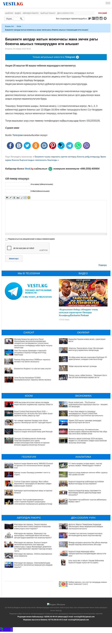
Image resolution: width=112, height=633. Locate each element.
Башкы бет (9, 26)
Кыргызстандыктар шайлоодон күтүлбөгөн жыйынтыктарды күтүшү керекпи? (86, 483)
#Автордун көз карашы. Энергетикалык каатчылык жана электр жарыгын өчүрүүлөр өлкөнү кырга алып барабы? (32, 526)
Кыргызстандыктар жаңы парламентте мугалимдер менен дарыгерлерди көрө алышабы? (85, 493)
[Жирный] (7, 197)
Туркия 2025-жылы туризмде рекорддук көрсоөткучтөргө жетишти (85, 422)
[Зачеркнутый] (18, 197)
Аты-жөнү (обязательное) (42, 184)
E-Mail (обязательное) (40, 191)
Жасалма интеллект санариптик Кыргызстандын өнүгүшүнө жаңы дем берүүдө (33, 431)
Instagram (101, 18)
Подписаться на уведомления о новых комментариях (31, 239)
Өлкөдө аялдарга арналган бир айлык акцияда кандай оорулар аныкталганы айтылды (88, 543)
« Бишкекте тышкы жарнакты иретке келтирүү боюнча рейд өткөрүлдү (66, 156)
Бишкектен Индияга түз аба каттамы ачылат (32, 369)
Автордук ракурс (31, 13)
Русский (102, 13)
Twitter (89, 18)
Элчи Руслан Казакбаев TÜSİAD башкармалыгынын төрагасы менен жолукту (32, 379)
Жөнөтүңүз (14, 259)
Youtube (97, 18)
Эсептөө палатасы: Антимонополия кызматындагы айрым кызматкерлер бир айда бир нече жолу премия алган (88, 432)
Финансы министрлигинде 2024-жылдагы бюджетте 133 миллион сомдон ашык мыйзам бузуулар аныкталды (88, 441)
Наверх (103, 265)
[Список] (25, 197)
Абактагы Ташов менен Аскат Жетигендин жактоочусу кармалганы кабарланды (86, 349)
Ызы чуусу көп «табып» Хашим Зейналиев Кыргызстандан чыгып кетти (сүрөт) (86, 562)
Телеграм (17, 135)
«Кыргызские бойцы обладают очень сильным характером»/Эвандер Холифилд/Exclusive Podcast (78, 312)
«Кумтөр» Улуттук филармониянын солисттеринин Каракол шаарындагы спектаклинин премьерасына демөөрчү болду (33, 502)
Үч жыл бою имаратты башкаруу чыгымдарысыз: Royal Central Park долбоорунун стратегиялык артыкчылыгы (86, 413)
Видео (18, 13)
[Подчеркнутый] (14, 197)
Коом (19, 26)
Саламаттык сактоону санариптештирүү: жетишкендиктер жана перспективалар (86, 534)
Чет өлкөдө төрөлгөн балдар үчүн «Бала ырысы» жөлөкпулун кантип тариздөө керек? (33, 422)
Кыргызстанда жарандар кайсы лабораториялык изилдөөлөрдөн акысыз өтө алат (87, 554)
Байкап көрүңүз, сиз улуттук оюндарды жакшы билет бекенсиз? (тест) (88, 583)
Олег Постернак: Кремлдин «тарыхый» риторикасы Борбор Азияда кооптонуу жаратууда (30, 353)
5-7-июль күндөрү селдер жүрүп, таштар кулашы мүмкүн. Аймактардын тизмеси (85, 465)
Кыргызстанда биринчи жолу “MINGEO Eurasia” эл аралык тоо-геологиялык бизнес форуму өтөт (33, 466)
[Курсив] (10, 197)
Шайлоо (9, 13)
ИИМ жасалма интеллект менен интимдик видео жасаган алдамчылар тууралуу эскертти (33, 403)
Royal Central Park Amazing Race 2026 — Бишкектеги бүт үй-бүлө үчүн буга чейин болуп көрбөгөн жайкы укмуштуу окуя (33, 413)
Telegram (106, 18)
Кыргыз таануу (48, 13)
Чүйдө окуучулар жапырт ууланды (83, 366)
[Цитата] (21, 197)
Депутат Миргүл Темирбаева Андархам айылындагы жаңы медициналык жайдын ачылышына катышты (86, 526)
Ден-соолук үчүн (65, 13)
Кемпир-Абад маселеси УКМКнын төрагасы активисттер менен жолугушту (32, 361)
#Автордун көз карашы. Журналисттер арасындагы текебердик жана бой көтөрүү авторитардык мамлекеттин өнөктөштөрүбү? (33, 535)
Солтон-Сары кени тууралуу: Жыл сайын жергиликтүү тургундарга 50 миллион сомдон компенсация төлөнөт (32, 484)
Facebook (93, 18)
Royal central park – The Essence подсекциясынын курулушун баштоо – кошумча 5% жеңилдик (88, 404)
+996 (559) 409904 (89, 168)
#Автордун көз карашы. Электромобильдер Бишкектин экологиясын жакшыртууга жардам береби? (33, 565)
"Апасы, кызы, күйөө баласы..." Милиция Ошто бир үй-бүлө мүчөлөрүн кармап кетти (88, 376)
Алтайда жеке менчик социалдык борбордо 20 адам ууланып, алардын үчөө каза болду (88, 358)
